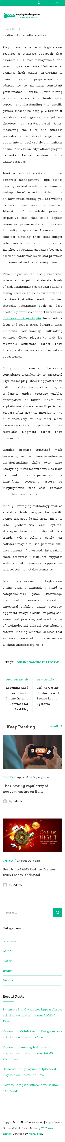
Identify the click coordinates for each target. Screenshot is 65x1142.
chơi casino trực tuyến (22, 318)
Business (9, 941)
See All (54, 726)
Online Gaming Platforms (38, 662)
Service (8, 980)
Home (7, 970)
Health (8, 961)
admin (17, 801)
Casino (8, 777)
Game (7, 951)
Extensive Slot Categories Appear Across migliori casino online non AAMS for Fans (32, 1015)
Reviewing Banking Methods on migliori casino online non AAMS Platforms (28, 1053)
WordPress (35, 1133)
